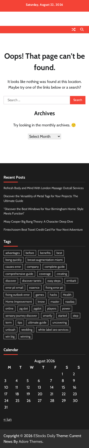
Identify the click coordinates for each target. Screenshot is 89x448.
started (62, 315)
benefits (45, 253)
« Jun (8, 419)
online (9, 308)
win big (9, 336)
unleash (10, 329)
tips (20, 322)
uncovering (59, 322)
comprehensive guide (19, 274)
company (33, 266)
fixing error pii (54, 287)
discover (10, 280)
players (51, 308)
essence (34, 287)
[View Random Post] (73, 29)
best (59, 253)
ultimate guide (37, 322)
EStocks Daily (44, 436)
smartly (47, 315)
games (40, 294)
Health (67, 294)
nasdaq (69, 301)
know (41, 301)
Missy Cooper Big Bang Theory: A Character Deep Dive (38, 221)
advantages (12, 253)
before (30, 253)
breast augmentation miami (45, 260)
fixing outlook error (17, 294)
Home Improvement (18, 301)
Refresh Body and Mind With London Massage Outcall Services (44, 188)
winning (25, 336)
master (55, 301)
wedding (26, 329)
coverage (45, 274)
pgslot (37, 308)
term (8, 322)
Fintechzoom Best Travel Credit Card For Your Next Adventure (43, 229)
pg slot (23, 308)
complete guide (55, 266)
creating (62, 274)
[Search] (81, 29)
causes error (13, 266)
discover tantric (32, 280)
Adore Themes (30, 441)
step (75, 315)
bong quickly (13, 260)
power (66, 308)
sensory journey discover (21, 315)
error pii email (14, 287)
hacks (53, 294)
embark (71, 280)
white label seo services (53, 329)
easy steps (54, 280)
